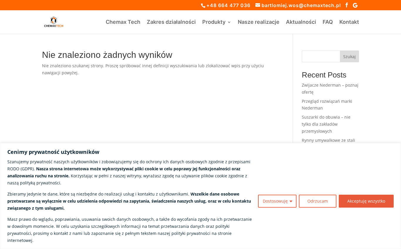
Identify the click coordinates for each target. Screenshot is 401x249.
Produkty (213, 22)
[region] (200, 196)
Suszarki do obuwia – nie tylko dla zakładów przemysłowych (326, 124)
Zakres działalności (171, 22)
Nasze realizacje (258, 22)
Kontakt (349, 22)
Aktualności (301, 22)
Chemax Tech (123, 22)
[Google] (355, 5)
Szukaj (349, 56)
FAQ (328, 22)
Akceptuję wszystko (366, 201)
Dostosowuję (275, 201)
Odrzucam (317, 201)
